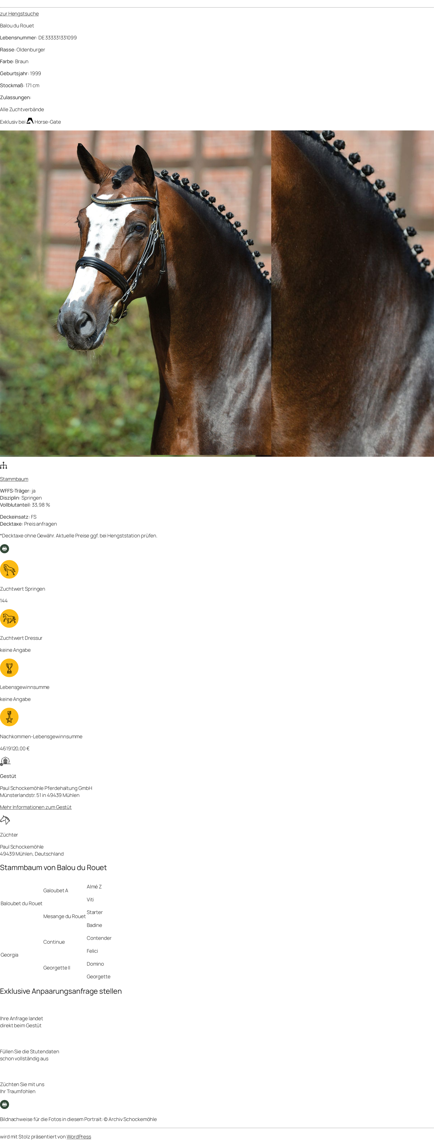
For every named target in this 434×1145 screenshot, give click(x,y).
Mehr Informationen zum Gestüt (36, 807)
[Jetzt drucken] (4, 1107)
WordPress (79, 1136)
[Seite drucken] (4, 551)
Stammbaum (14, 479)
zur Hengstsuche (19, 13)
